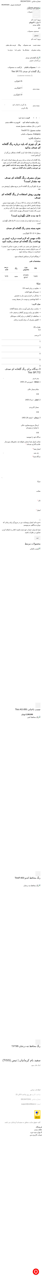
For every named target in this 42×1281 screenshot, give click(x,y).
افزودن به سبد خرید (24, 118)
